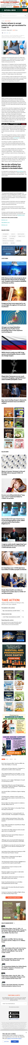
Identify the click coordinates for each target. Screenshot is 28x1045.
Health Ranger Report (7, 923)
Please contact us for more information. (10, 624)
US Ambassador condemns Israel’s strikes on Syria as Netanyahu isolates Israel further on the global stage (13, 798)
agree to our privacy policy (14, 1038)
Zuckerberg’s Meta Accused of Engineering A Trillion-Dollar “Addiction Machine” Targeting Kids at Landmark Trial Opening (13, 786)
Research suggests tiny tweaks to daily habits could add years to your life (13, 872)
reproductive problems (6, 37)
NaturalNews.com (6, 222)
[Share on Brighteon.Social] (3, 33)
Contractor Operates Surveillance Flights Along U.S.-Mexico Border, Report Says (13, 892)
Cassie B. (9, 301)
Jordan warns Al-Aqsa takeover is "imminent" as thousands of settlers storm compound (13, 769)
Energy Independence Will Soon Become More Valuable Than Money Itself (13, 959)
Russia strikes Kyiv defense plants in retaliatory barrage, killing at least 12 (13, 803)
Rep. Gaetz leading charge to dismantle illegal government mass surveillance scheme (14, 401)
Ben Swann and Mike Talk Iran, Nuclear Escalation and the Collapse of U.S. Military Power (13, 940)
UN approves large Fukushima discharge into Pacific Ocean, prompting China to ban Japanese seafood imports (12, 329)
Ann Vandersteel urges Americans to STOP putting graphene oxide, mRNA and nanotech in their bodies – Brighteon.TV (13, 521)
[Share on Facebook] (5, 33)
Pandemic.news (21, 215)
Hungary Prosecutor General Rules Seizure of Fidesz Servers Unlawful (13, 835)
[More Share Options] (10, 33)
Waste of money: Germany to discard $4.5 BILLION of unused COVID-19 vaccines (13, 472)
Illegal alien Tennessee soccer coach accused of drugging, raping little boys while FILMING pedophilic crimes (14, 377)
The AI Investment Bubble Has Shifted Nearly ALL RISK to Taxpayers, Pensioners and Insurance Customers (14, 968)
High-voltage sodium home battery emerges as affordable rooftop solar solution (13, 877)
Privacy (7, 1023)
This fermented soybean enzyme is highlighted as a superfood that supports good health (14, 862)
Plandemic (19, 36)
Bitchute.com (4, 220)
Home (3, 21)
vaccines (23, 37)
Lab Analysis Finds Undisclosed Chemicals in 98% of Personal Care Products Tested (13, 852)
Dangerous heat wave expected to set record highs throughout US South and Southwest (14, 305)
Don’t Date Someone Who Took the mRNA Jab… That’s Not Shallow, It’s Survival (13, 764)
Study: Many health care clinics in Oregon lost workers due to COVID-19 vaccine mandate (14, 591)
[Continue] (25, 1003)
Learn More (6, 1041)
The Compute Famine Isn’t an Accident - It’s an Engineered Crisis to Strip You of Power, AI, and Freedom (13, 775)
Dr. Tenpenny (12, 236)
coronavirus (6, 35)
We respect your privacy (14, 1006)
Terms (11, 1023)
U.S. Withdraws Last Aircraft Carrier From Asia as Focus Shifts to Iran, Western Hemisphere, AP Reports (13, 846)
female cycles (9, 36)
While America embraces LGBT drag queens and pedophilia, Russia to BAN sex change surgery (13, 354)
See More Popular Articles (14, 897)
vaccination (18, 37)
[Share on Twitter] (7, 33)
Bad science (8, 21)
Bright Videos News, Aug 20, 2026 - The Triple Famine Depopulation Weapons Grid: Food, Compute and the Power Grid (13, 977)
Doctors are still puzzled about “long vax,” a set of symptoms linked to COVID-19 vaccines (13, 496)
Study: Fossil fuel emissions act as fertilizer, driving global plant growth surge (12, 882)
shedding (14, 37)
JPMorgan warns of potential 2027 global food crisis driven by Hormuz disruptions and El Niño (13, 840)
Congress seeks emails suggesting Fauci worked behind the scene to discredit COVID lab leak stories (14, 545)
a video (8, 59)
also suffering (20, 171)
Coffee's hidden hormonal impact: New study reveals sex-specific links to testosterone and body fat (13, 820)
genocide (14, 36)
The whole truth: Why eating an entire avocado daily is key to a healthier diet (13, 830)
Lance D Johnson (11, 325)
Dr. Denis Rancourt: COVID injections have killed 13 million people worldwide (14, 568)
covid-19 (11, 35)
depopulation (16, 35)
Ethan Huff (9, 30)
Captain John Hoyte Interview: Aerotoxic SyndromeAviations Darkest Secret (13, 985)
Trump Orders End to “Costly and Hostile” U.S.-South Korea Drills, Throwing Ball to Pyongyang (13, 813)
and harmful (16, 137)
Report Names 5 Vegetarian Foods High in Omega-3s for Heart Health (12, 857)
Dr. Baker (21, 35)
